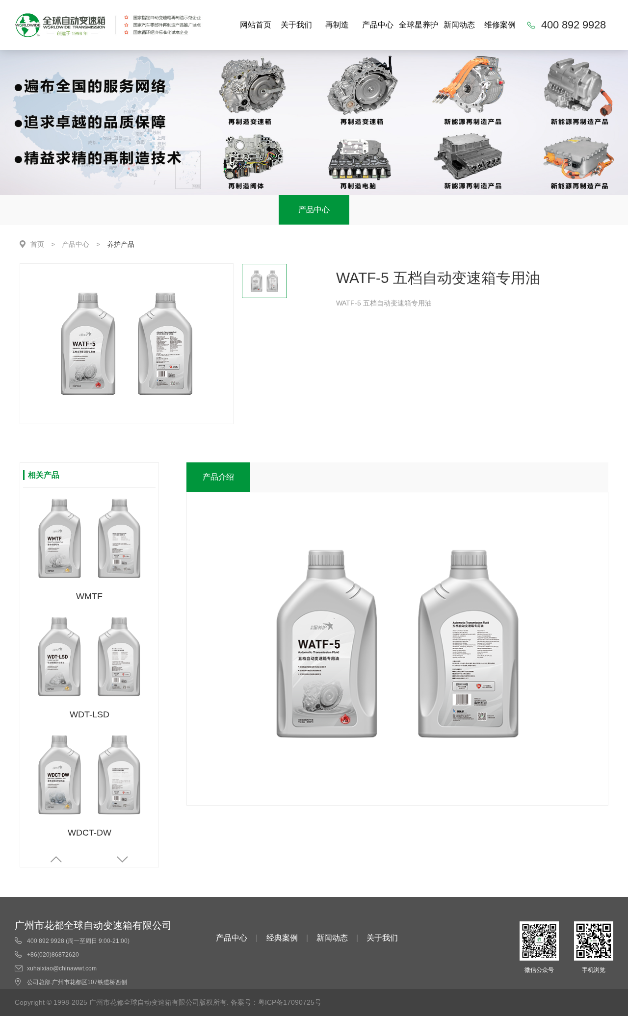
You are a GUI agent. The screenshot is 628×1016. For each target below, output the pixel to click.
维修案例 (500, 25)
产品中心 (377, 25)
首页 (37, 244)
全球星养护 (418, 25)
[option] (126, 344)
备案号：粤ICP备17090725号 (276, 1002)
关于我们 (296, 25)
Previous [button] (56, 859)
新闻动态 (459, 25)
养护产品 (120, 244)
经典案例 (282, 938)
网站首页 (255, 25)
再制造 (337, 25)
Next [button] (122, 859)
